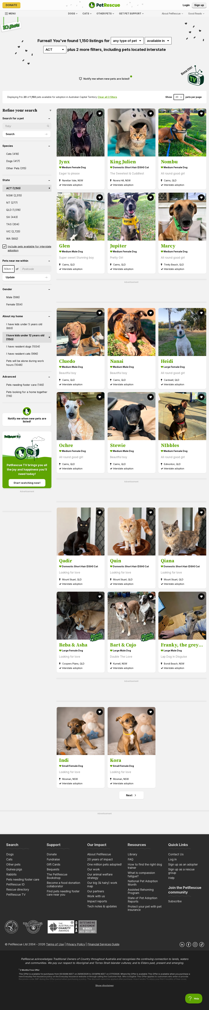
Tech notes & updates (102, 906)
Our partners (95, 891)
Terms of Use (55, 944)
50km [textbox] (7, 269)
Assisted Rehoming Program (141, 891)
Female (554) (14, 304)
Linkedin (182, 944)
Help (171, 878)
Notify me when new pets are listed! (106, 78)
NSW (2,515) (14, 195)
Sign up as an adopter (183, 864)
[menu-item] (196, 13)
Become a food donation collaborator (63, 884)
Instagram (195, 944)
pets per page (193, 97)
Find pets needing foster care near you (63, 893)
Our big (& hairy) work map (102, 884)
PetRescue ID (15, 884)
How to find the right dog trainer (145, 866)
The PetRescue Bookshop (57, 876)
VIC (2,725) (13, 231)
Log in (172, 859)
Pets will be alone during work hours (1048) (25, 362)
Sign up (199, 5)
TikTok (201, 944)
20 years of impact (100, 859)
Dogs (10, 854)
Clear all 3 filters (107, 97)
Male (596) (13, 297)
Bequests (53, 869)
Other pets (13, 864)
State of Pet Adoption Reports (142, 899)
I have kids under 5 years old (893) (24, 326)
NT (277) (12, 202)
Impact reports (97, 901)
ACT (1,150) (13, 188)
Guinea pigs (14, 869)
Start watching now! (27, 482)
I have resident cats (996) (22, 353)
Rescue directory (17, 889)
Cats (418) (12, 153)
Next (129, 795)
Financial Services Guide (103, 944)
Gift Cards (53, 864)
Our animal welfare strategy (100, 876)
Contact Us (176, 854)
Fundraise (53, 859)
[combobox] (8, 269)
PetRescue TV (15, 894)
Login (186, 5)
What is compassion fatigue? (141, 874)
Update (10, 277)
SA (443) (12, 217)
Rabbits (11, 874)
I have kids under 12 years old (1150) (25, 337)
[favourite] (99, 113)
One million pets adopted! (104, 864)
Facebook (188, 944)
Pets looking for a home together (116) (26, 394)
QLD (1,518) (13, 209)
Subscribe (175, 901)
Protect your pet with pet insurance (144, 908)
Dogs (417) (13, 161)
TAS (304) (12, 224)
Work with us (96, 896)
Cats (9, 859)
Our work (93, 869)
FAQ (130, 859)
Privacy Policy (75, 944)
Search (10, 134)
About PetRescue (99, 854)
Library (132, 854)
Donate (11, 5)
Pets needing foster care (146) (25, 384)
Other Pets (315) (16, 168)
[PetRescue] (104, 5)
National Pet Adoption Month (143, 882)
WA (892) (12, 238)
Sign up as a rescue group (181, 871)
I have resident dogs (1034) (23, 346)
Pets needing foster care (22, 879)
